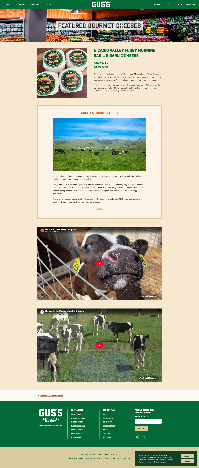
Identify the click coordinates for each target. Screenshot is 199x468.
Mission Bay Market (78, 418)
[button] (179, 4)
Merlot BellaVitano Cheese (51, 395)
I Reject (187, 461)
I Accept (187, 456)
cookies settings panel (159, 462)
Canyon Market (77, 433)
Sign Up (141, 428)
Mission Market (77, 422)
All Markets (76, 414)
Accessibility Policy (76, 458)
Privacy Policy (90, 458)
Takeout (106, 429)
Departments (108, 418)
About (105, 414)
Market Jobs (76, 437)
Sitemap (113, 458)
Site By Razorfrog (124, 458)
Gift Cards (107, 437)
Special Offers (109, 426)
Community (107, 422)
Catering (106, 433)
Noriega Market (77, 429)
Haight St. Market (78, 426)
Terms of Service (102, 458)
